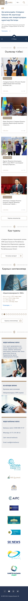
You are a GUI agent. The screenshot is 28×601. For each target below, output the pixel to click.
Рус (18, 6)
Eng (18, 8)
